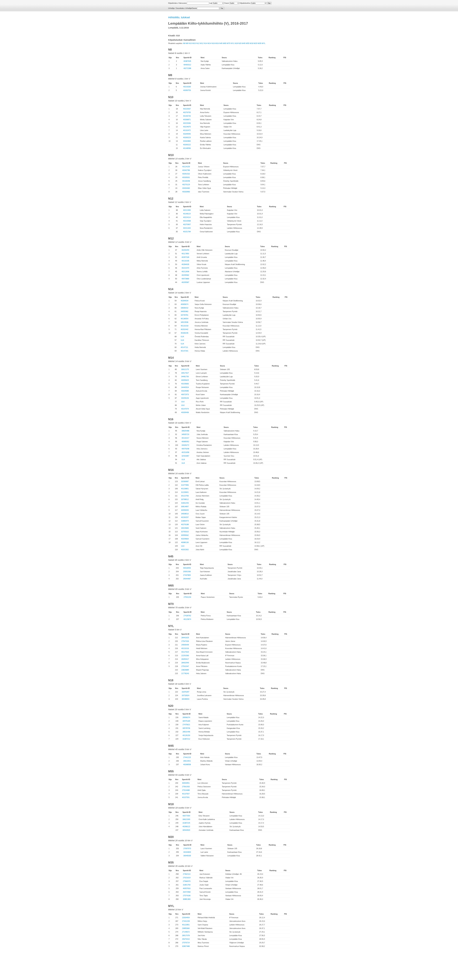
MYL (263, 43)
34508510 (185, 514)
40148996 (187, 148)
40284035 (185, 264)
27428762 (187, 616)
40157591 (186, 797)
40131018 (184, 326)
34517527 (185, 373)
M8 (187, 43)
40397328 (185, 257)
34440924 (185, 387)
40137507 (186, 794)
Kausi (226, 3)
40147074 (185, 409)
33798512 (185, 499)
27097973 (187, 848)
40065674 (184, 304)
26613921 (187, 761)
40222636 (187, 123)
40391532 (186, 174)
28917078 (186, 935)
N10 (190, 43)
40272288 (187, 68)
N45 (220, 43)
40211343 (187, 228)
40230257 (185, 517)
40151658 (185, 452)
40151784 (187, 232)
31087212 (186, 739)
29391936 (187, 572)
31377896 (185, 485)
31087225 (186, 823)
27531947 (185, 666)
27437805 (187, 575)
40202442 (184, 329)
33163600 (187, 852)
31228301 (185, 492)
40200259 (185, 250)
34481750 (185, 377)
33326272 (185, 445)
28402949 (185, 663)
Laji (210, 3)
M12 (201, 43)
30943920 (186, 830)
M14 (209, 43)
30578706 (186, 728)
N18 (236, 43)
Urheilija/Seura (191, 8)
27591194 (187, 597)
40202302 (185, 550)
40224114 (187, 217)
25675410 (186, 939)
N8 (184, 43)
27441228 (186, 921)
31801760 (186, 885)
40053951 (186, 783)
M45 (243, 43)
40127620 (185, 652)
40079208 (185, 449)
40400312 (187, 65)
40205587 (185, 282)
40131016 (185, 648)
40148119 (187, 214)
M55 (247, 43)
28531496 (186, 732)
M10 (194, 43)
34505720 (185, 434)
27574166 (186, 896)
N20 (240, 43)
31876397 (185, 692)
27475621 (186, 725)
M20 (255, 43)
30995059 (185, 510)
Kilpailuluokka (245, 3)
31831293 (185, 503)
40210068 (187, 221)
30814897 (185, 507)
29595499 (185, 645)
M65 (224, 43)
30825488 (185, 431)
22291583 (185, 655)
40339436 (185, 412)
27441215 (187, 757)
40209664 (185, 539)
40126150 (186, 735)
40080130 (185, 542)
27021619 (186, 878)
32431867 (185, 456)
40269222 (187, 145)
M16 (217, 43)
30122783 (185, 496)
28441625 (185, 638)
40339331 (186, 177)
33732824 (185, 695)
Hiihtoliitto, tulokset (179, 17)
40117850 (185, 254)
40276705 (187, 112)
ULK (182, 336)
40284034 (184, 301)
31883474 (185, 521)
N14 (205, 43)
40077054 (186, 816)
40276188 (185, 524)
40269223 (187, 137)
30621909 (186, 819)
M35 (259, 43)
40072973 (185, 394)
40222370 (185, 268)
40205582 (185, 275)
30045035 (187, 856)
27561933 (186, 787)
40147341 (184, 351)
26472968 (186, 892)
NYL (232, 43)
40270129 (186, 185)
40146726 (187, 116)
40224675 (187, 127)
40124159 (186, 167)
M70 (228, 43)
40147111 (184, 347)
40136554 (184, 319)
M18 (251, 43)
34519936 (184, 322)
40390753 (187, 90)
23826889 (185, 670)
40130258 (186, 181)
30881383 (186, 899)
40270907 (187, 224)
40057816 (186, 888)
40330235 (184, 333)
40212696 (185, 271)
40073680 (185, 279)
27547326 (185, 641)
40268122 (186, 826)
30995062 (185, 535)
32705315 (185, 532)
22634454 (186, 918)
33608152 (184, 308)
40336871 (187, 120)
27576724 (186, 943)
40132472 (187, 130)
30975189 (186, 721)
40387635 (187, 61)
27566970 (186, 881)
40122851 (186, 925)
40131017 (185, 438)
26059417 (185, 659)
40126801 (185, 489)
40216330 (187, 87)
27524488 (186, 790)
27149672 (186, 932)
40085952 (185, 442)
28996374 (186, 717)
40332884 (187, 141)
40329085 (185, 391)
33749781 (184, 315)
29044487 (187, 579)
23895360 (186, 928)
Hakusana (182, 3)
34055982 (184, 311)
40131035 (185, 261)
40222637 (187, 109)
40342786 (186, 170)
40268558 (187, 764)
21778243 (185, 673)
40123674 (187, 619)
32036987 (185, 481)
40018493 (187, 568)
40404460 (186, 188)
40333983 (186, 192)
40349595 (187, 134)
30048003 (185, 699)
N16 (213, 43)
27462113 (186, 874)
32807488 (186, 946)
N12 (198, 43)
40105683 (185, 384)
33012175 (185, 369)
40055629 (185, 380)
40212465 (187, 210)
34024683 (185, 528)
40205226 (185, 398)
